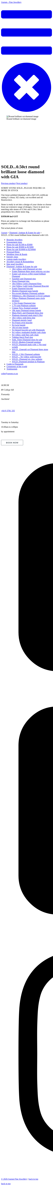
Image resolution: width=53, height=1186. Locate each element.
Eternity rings (12, 257)
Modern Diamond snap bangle (25, 291)
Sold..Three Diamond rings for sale (27, 340)
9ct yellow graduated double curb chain (29, 332)
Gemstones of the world (17, 366)
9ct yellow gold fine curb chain (25, 335)
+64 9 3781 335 (8, 411)
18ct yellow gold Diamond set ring (27, 269)
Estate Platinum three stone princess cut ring (31, 271)
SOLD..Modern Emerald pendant (26, 342)
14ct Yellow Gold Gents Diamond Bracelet (30, 286)
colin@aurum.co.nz (9, 373)
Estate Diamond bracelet (22, 288)
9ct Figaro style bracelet (22, 322)
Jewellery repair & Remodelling (20, 262)
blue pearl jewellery (15, 264)
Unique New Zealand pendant (25, 308)
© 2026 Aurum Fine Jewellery (14, 1179)
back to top (33, 1179)
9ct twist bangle (18, 325)
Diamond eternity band (22, 320)
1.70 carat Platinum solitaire (24, 305)
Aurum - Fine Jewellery (11, 2)
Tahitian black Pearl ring (22, 337)
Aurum (4, 233)
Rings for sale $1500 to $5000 (19, 244)
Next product (21, 183)
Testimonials (12, 369)
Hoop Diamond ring (20, 281)
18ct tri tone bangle (20, 327)
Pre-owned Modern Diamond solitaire (28, 293)
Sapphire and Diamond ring (24, 279)
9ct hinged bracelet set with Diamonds (28, 330)
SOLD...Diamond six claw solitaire (27, 359)
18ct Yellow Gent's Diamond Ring (26, 283)
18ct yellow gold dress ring (23, 318)
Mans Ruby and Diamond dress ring (27, 313)
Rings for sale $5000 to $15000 (20, 247)
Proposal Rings (13, 252)
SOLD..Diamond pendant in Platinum (28, 361)
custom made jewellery (16, 259)
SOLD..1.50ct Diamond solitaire (26, 354)
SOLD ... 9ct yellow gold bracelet (26, 357)
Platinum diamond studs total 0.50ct (27, 315)
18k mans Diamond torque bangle (26, 310)
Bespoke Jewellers (14, 240)
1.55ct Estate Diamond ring (23, 303)
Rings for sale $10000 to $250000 (21, 249)
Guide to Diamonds (15, 364)
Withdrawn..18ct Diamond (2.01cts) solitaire (31, 296)
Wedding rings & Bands (17, 254)
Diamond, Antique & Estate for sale (24, 233)
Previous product (8, 183)
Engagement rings (14, 242)
